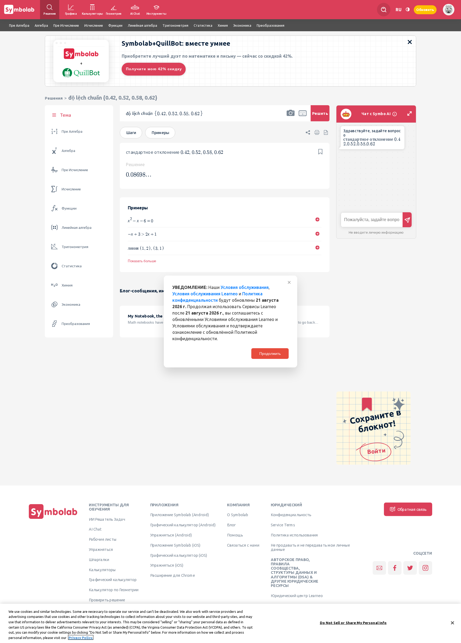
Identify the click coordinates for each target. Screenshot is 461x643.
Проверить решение (107, 600)
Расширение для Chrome (172, 575)
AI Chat (95, 529)
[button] (291, 117)
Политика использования (294, 535)
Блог (231, 525)
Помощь (235, 535)
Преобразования (76, 324)
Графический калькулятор (113, 580)
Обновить (425, 9)
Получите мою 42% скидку (154, 69)
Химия (67, 285)
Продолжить (270, 353)
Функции (69, 208)
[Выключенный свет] (408, 9)
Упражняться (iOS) (167, 565)
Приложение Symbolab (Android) (179, 515)
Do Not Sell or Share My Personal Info (353, 623)
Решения (54, 98)
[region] (230, 623)
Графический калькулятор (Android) (183, 525)
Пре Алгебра (72, 132)
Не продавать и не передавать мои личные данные (310, 547)
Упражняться (101, 549)
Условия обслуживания (245, 287)
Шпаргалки (99, 559)
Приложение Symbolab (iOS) (175, 545)
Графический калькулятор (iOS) (178, 555)
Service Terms (283, 525)
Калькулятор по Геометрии (113, 590)
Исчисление (71, 189)
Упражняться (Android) (171, 535)
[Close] (452, 623)
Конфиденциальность (291, 515)
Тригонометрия (75, 247)
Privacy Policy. (81, 637)
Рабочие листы (103, 539)
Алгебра (68, 151)
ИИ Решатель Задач (107, 519)
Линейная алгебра (77, 228)
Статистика (72, 266)
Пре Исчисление (75, 170)
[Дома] (53, 519)
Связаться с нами (243, 545)
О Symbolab (237, 515)
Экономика (71, 305)
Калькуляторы (102, 569)
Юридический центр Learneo (297, 595)
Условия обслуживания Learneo (205, 293)
